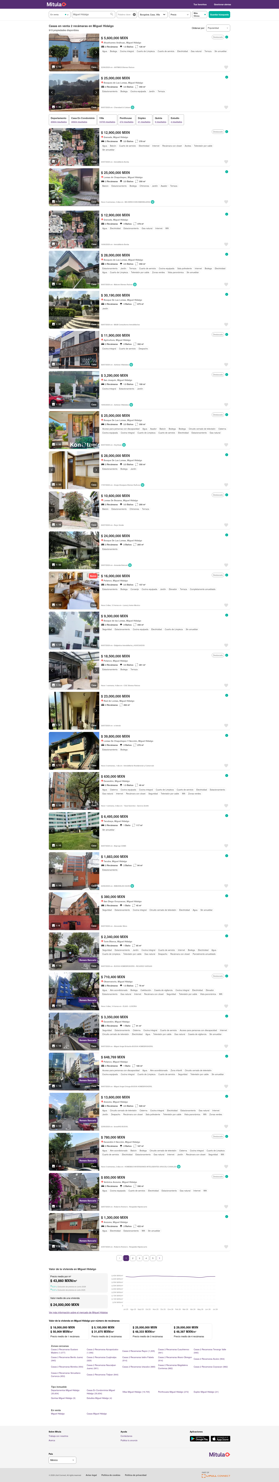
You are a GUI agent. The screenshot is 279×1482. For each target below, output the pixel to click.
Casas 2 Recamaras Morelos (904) (67, 1366)
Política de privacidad (135, 1475)
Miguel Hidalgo (58, 1413)
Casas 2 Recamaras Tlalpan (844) (102, 1374)
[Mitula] (56, 4)
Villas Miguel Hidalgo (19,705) (136, 1391)
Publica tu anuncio (129, 1440)
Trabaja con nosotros (58, 1435)
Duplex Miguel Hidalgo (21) (206, 1391)
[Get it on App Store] (220, 1439)
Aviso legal (91, 1475)
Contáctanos (126, 1435)
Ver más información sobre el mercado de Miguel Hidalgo (78, 1312)
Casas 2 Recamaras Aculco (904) (209, 1358)
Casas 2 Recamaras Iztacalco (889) (138, 1366)
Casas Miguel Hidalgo (97, 1413)
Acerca (52, 1440)
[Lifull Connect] (216, 1477)
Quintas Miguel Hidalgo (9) (63, 1398)
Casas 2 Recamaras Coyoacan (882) (211, 1366)
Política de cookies (110, 1475)
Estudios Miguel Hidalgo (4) (99, 1398)
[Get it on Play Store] (199, 1439)
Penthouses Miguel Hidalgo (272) (173, 1391)
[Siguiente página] (159, 1258)
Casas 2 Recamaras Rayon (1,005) (138, 1351)
